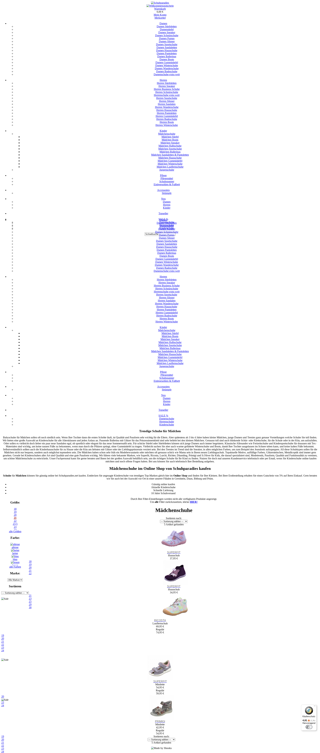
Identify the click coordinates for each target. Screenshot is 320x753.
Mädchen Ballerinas (170, 151)
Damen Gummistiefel (167, 62)
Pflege (163, 175)
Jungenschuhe (166, 169)
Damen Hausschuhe (166, 50)
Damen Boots (167, 59)
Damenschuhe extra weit (167, 74)
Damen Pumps (166, 38)
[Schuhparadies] (160, 2)
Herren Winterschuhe (167, 125)
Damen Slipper (167, 41)
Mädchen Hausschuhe (170, 157)
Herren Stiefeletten (166, 83)
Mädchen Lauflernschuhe (170, 166)
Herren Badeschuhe (166, 119)
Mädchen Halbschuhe (170, 145)
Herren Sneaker (166, 86)
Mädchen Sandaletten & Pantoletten (170, 154)
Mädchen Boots (170, 139)
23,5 (15, 523)
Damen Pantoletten (167, 53)
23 (2, 647)
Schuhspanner (166, 181)
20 (15, 515)
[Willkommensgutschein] (160, 5)
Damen (163, 23)
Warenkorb (160, 8)
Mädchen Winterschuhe (170, 163)
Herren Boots (167, 122)
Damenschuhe (166, 418)
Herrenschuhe (166, 421)
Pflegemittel (166, 178)
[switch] (309, 727)
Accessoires (163, 190)
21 (15, 517)
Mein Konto (160, 14)
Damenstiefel (167, 29)
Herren (163, 80)
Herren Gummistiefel (167, 116)
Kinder (163, 130)
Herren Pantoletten (166, 113)
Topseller (163, 213)
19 (15, 511)
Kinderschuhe (166, 424)
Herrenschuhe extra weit (167, 95)
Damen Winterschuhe (166, 65)
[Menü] (315, 707)
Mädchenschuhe (166, 133)
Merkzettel (160, 17)
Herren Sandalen (167, 104)
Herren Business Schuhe (167, 89)
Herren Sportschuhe (166, 98)
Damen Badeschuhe (166, 71)
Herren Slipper (166, 101)
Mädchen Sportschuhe (170, 148)
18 (15, 509)
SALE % (163, 415)
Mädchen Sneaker (170, 142)
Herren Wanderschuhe (166, 107)
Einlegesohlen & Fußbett (167, 184)
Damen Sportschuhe (166, 44)
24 (2, 650)
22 (15, 521)
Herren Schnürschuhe (166, 92)
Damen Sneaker (166, 32)
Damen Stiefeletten (167, 26)
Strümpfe (167, 193)
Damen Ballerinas (166, 56)
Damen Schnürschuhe (166, 35)
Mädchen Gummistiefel (170, 160)
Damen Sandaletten (166, 47)
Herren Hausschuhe (166, 110)
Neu (163, 198)
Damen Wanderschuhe (167, 68)
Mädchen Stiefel (170, 136)
